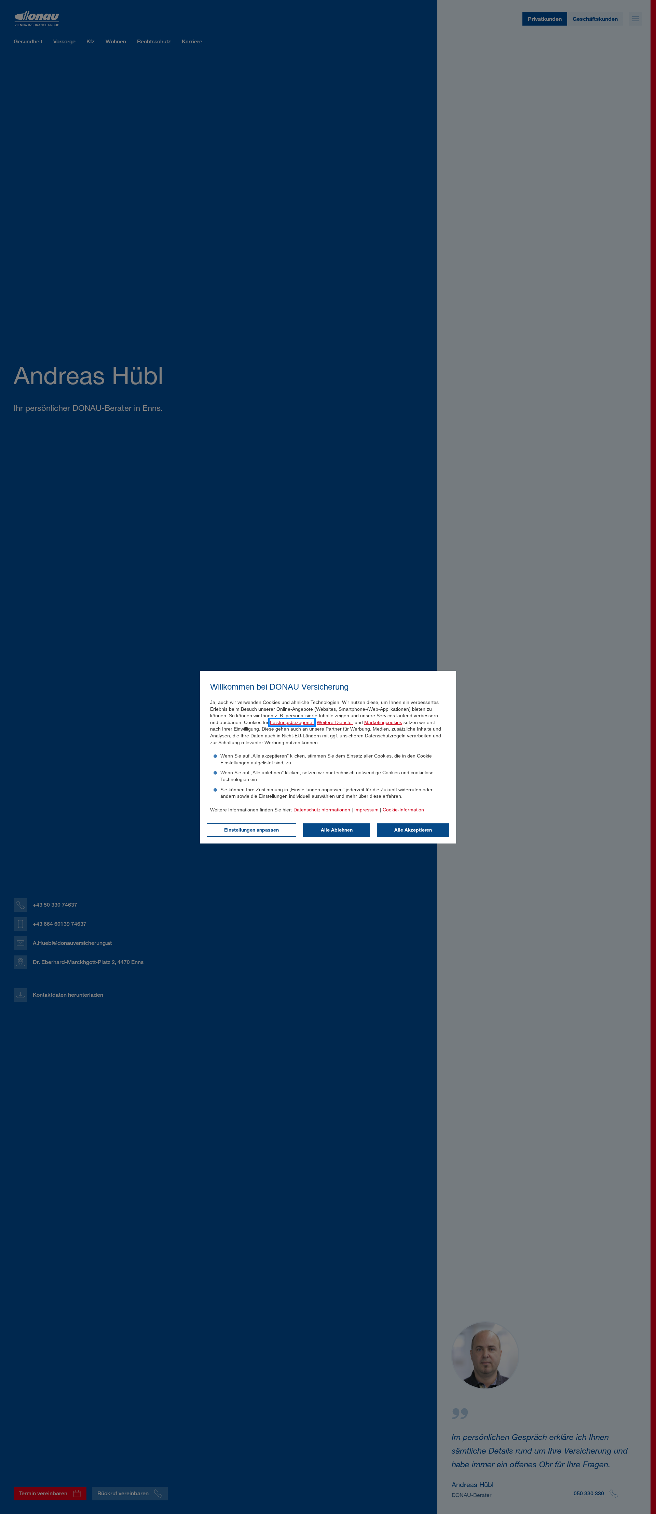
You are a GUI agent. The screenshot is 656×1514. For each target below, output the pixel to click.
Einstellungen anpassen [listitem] (251, 830)
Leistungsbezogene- (292, 722)
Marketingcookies (383, 722)
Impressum (366, 809)
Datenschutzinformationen (321, 809)
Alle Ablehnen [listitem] (337, 830)
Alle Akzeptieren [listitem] (413, 830)
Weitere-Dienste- (335, 722)
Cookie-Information (403, 809)
